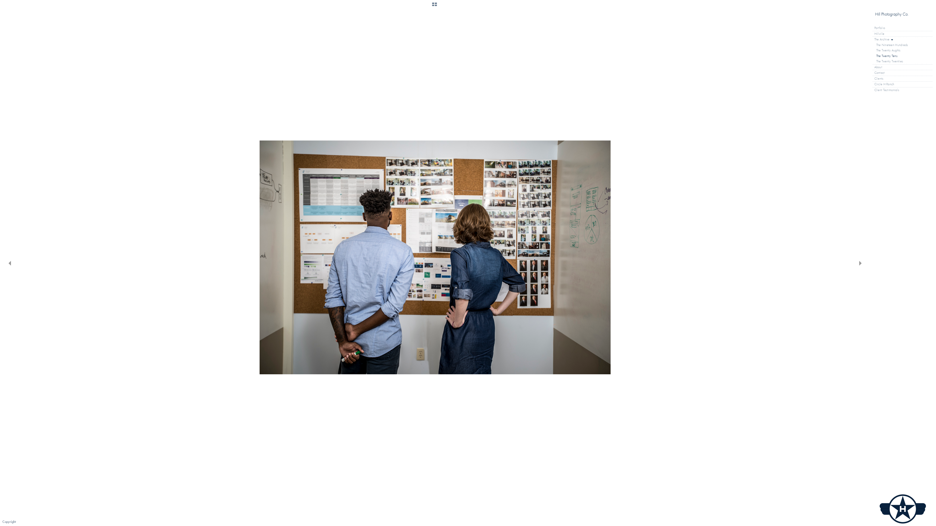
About (878, 67)
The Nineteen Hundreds (892, 45)
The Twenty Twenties (889, 61)
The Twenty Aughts (888, 50)
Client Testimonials (886, 90)
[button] (434, 6)
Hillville (879, 34)
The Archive (882, 39)
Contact (879, 73)
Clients (879, 78)
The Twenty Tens (887, 56)
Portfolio (880, 28)
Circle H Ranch (884, 84)
